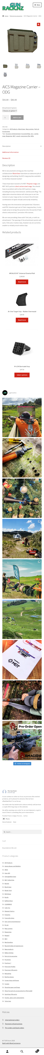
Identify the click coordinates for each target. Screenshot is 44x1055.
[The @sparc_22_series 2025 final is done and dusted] (22, 579)
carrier (36, 134)
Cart (33, 1049)
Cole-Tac (7, 908)
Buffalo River (9, 901)
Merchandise (9, 942)
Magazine (9, 136)
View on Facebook (6, 822)
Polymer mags (32, 184)
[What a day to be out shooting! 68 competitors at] (22, 619)
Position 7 (8, 963)
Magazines (8, 932)
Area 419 (7, 873)
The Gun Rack (12, 791)
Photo (8, 819)
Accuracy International (13, 134)
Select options (22, 375)
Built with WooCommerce (11, 1043)
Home (6, 16)
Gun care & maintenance (12, 921)
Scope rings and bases (12, 980)
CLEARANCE (8, 904)
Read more (22, 282)
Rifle (32, 136)
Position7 (6, 801)
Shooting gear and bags (12, 987)
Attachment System (9, 108)
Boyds (6, 897)
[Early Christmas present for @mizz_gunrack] (22, 498)
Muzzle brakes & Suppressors (14, 946)
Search (22, 1051)
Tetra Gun (8, 1001)
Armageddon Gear (10, 876)
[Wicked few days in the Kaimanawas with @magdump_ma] (22, 538)
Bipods (7, 883)
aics (32, 134)
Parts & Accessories (16, 16)
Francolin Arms (9, 918)
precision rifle (25, 136)
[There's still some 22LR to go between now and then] (22, 700)
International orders (12, 1020)
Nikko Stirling (9, 953)
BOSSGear (8, 894)
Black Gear (21, 129)
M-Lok (6, 925)
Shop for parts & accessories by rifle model (18, 991)
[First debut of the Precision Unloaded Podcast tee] (22, 417)
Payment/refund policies (13, 1024)
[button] (38, 24)
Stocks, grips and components (14, 998)
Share (14, 822)
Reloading (8, 973)
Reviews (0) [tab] (6, 158)
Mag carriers (30, 129)
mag (3, 136)
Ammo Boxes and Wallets (13, 866)
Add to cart (17, 117)
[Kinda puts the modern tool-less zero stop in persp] (22, 458)
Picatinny (8, 960)
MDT (14, 136)
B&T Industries (9, 880)
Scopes (7, 984)
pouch (18, 136)
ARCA (6, 870)
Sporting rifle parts (11, 994)
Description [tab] (6, 146)
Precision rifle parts (11, 970)
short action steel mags (23, 186)
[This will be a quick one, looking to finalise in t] (22, 740)
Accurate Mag (25, 134)
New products (9, 949)
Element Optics (9, 911)
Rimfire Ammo (9, 977)
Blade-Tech (8, 890)
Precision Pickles (10, 967)
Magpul (7, 935)
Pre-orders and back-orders (14, 1028)
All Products (14, 129)
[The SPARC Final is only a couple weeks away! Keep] (22, 659)
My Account (7, 1051)
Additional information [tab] (10, 152)
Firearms (7, 915)
